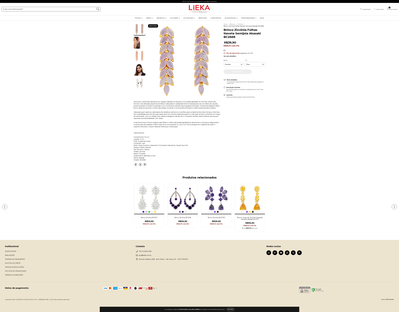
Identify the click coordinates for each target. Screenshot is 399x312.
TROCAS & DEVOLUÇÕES (14, 267)
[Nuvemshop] (387, 299)
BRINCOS (161, 18)
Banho (226, 60)
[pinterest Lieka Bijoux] (18, 1)
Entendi (230, 309)
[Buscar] (97, 9)
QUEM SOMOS (10, 251)
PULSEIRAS (188, 18)
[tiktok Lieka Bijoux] (12, 1)
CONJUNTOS (216, 18)
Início (225, 24)
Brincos (232, 24)
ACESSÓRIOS (230, 18)
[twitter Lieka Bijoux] (15, 1)
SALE (262, 18)
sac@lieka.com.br (145, 255)
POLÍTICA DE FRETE (12, 263)
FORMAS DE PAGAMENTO (15, 259)
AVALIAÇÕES (10, 255)
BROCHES (203, 18)
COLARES (174, 18)
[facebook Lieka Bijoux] (6, 1)
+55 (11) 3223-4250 (145, 251)
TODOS (138, 18)
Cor (246, 60)
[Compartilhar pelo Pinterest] (144, 165)
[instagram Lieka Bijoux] (3, 1)
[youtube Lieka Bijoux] (9, 1)
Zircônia (240, 24)
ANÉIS (149, 18)
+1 (185, 211)
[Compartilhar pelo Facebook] (136, 165)
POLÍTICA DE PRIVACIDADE (15, 271)
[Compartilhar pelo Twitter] (140, 165)
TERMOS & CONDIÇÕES (14, 275)
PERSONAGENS (248, 18)
